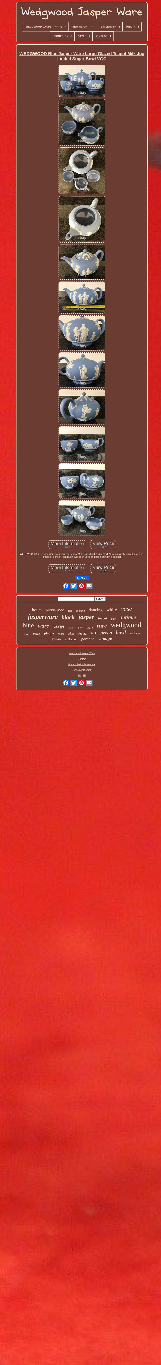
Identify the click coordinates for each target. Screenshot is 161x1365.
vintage (105, 638)
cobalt (61, 634)
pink (80, 627)
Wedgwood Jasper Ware (82, 653)
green (106, 632)
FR (84, 675)
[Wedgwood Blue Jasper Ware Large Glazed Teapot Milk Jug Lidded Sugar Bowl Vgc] (81, 81)
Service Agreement (82, 670)
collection (71, 639)
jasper (86, 616)
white (111, 609)
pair (113, 618)
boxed (26, 634)
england (80, 610)
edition (135, 633)
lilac (70, 610)
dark (94, 633)
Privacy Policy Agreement (81, 664)
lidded (90, 628)
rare (102, 625)
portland (87, 639)
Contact (82, 659)
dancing (95, 609)
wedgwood (126, 625)
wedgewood (54, 610)
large (59, 626)
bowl (121, 632)
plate (71, 633)
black (68, 617)
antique (128, 617)
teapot (102, 618)
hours (36, 609)
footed (82, 633)
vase (126, 608)
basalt (36, 633)
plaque (49, 633)
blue (28, 625)
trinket (71, 628)
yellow (56, 639)
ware (43, 626)
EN (79, 675)
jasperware (43, 616)
